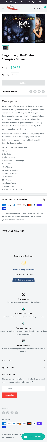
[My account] (38, 8)
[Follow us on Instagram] (12, 413)
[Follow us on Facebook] (3, 413)
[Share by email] (43, 91)
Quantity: (5, 75)
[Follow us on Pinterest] (16, 413)
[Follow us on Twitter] (7, 413)
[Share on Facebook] (30, 91)
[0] (43, 8)
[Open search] (34, 8)
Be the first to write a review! (23, 280)
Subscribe (9, 395)
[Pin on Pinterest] (35, 91)
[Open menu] (3, 8)
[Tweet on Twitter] (39, 91)
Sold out (23, 83)
